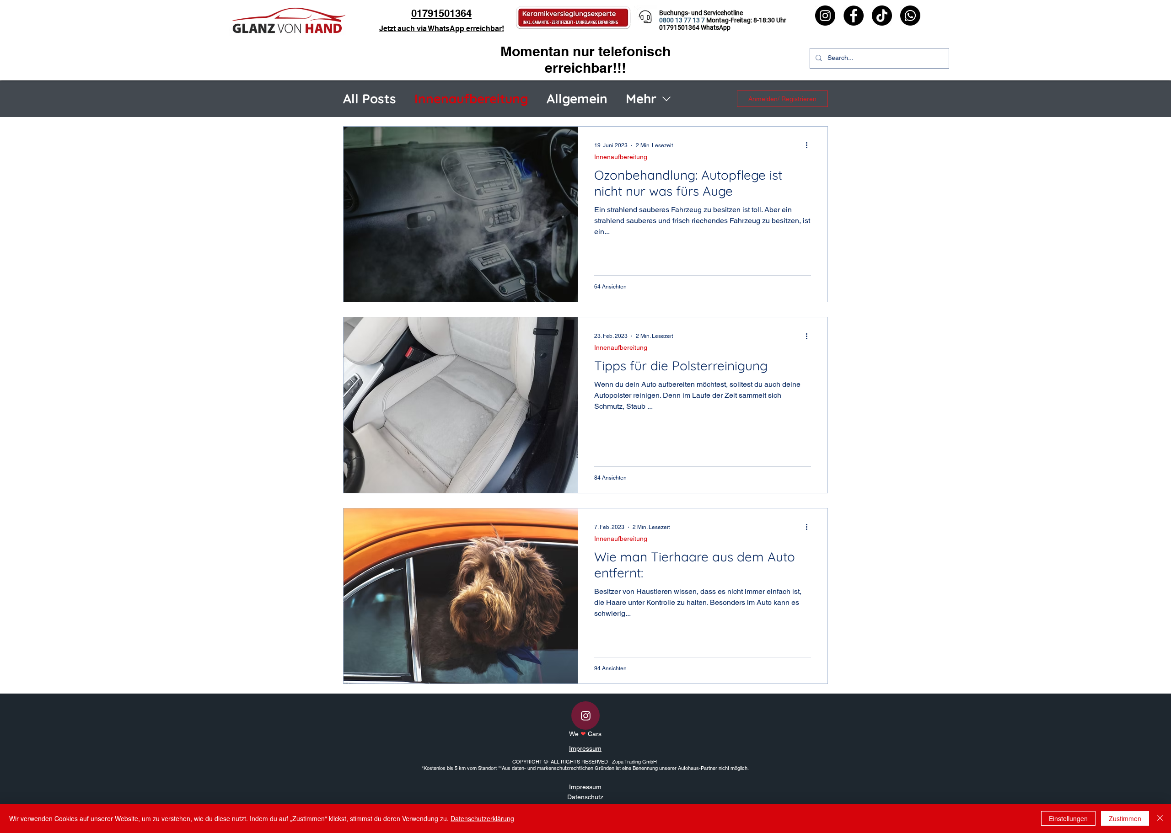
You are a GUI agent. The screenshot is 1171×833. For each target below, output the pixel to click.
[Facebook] (853, 15)
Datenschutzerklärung (482, 818)
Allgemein (577, 99)
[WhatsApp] (910, 15)
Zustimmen (1125, 818)
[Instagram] (825, 15)
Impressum (585, 748)
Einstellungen (1068, 818)
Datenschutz (585, 797)
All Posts (369, 99)
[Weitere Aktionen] (809, 145)
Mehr (641, 99)
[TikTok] (882, 15)
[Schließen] (1160, 818)
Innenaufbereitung (471, 99)
